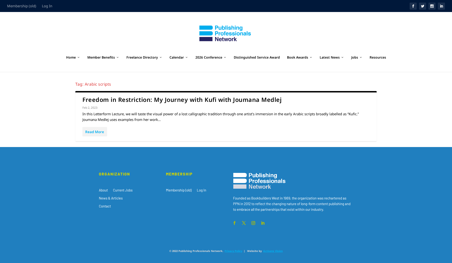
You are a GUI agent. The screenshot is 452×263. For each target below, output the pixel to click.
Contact (105, 206)
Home (71, 58)
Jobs (354, 58)
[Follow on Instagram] (253, 223)
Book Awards (297, 58)
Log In (47, 6)
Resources (378, 58)
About (103, 190)
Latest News (330, 58)
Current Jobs (123, 190)
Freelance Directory (142, 58)
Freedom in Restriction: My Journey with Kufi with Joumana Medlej (182, 100)
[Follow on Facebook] (234, 223)
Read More (94, 131)
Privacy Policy (233, 251)
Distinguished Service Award (257, 58)
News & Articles (111, 198)
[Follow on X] (244, 223)
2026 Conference (208, 58)
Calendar (177, 58)
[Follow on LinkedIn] (262, 223)
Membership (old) (21, 6)
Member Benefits (101, 58)
